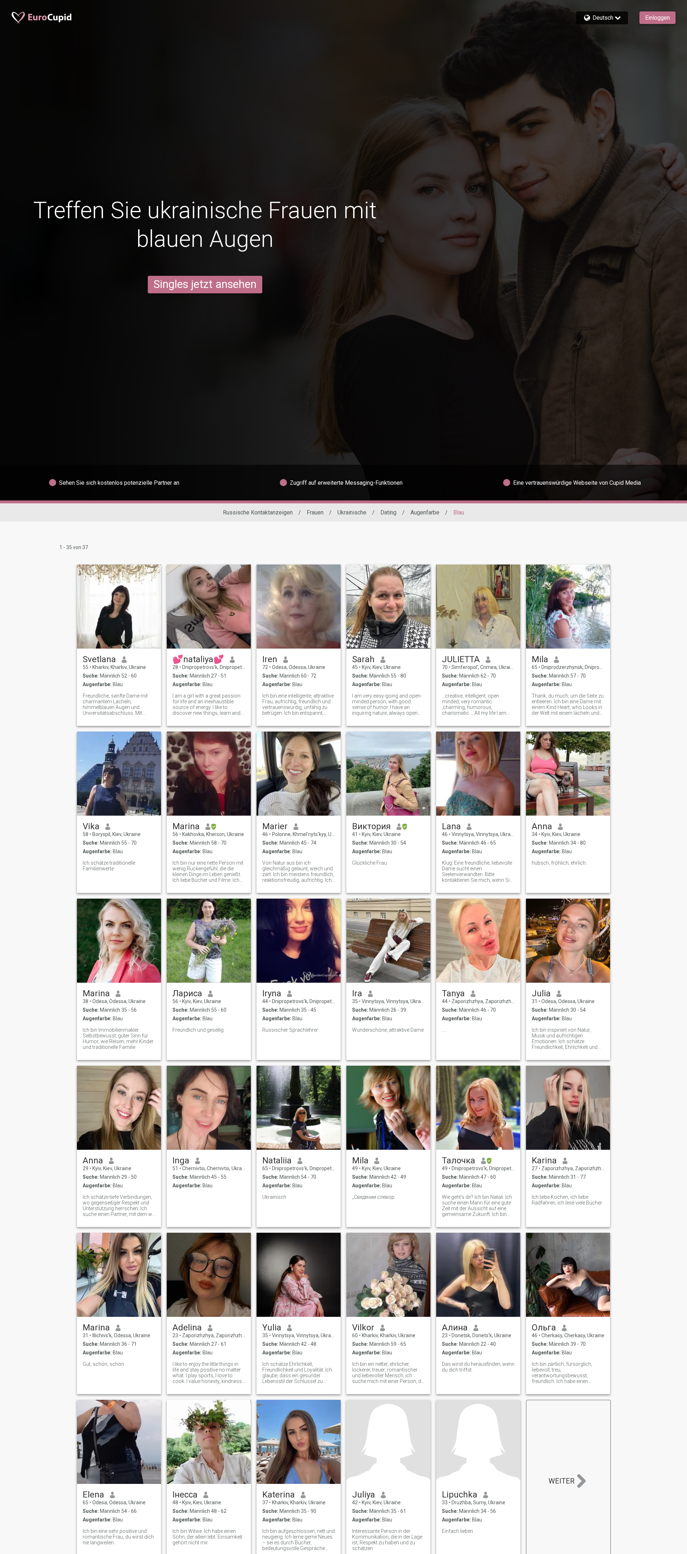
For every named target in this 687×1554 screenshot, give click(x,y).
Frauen (315, 512)
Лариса (187, 993)
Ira (357, 993)
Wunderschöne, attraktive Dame (388, 1030)
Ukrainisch (274, 1197)
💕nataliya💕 (198, 659)
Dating (388, 512)
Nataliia (277, 1160)
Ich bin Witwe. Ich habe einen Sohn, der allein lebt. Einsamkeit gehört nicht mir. (207, 1536)
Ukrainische (351, 512)
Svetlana (99, 659)
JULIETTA (461, 659)
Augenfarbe (424, 512)
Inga (180, 1160)
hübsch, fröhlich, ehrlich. (559, 863)
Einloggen (657, 17)
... (443, 1030)
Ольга (544, 1328)
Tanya (453, 993)
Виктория (371, 826)
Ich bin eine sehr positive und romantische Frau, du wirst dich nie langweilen (118, 1536)
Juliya (363, 1495)
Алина (455, 1328)
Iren (269, 659)
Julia (541, 993)
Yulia (271, 1328)
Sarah (363, 659)
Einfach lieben (457, 1531)
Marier (275, 826)
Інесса (185, 1495)
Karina (544, 1160)
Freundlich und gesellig (198, 1030)
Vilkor (363, 1328)
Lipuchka (459, 1495)
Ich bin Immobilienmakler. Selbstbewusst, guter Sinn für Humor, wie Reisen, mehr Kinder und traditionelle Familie (118, 1038)
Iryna (271, 993)
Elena (93, 1495)
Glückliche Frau (369, 863)
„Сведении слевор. (373, 1197)
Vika (91, 826)
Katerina (278, 1495)
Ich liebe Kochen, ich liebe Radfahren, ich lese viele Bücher (567, 1200)
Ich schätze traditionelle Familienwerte (109, 865)
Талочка (458, 1160)
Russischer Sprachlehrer (290, 1030)
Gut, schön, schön (103, 1364)
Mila (540, 659)
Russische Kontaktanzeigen (258, 512)
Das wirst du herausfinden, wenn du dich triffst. (478, 1367)
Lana (451, 826)
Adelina (187, 1328)
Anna (542, 826)
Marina (186, 826)
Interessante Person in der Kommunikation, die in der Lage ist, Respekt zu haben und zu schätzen (387, 1539)
